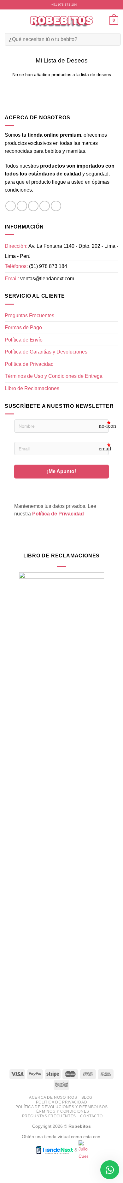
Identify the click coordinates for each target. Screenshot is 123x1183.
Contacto (91, 1116)
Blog (86, 1097)
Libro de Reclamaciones (32, 388)
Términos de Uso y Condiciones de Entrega (53, 376)
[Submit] (112, 39)
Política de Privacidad (29, 364)
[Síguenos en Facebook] (10, 206)
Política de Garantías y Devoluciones (46, 351)
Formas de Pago (23, 327)
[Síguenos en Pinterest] (56, 206)
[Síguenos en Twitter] (33, 206)
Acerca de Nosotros (53, 1097)
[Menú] (8, 20)
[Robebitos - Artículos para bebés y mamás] (61, 20)
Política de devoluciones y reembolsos (61, 1107)
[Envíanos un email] (44, 206)
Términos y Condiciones (61, 1111)
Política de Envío (24, 339)
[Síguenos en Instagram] (22, 206)
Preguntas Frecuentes (29, 315)
